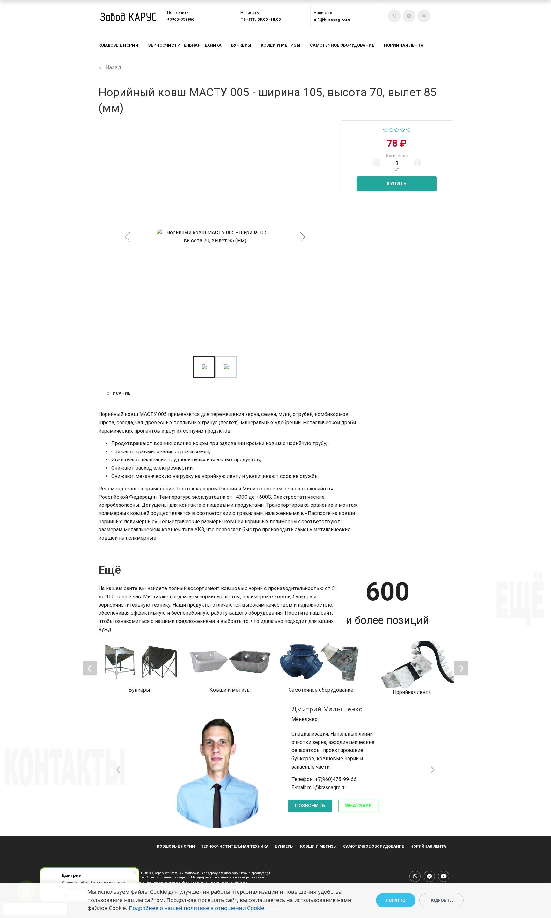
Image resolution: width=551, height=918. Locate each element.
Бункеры (241, 45)
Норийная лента (403, 45)
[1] (385, 129)
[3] (396, 129)
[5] (408, 129)
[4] (402, 129)
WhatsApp (358, 805)
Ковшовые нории (118, 45)
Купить (397, 183)
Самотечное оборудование (342, 45)
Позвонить (310, 805)
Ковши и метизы (280, 45)
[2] (391, 129)
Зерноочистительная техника (185, 45)
